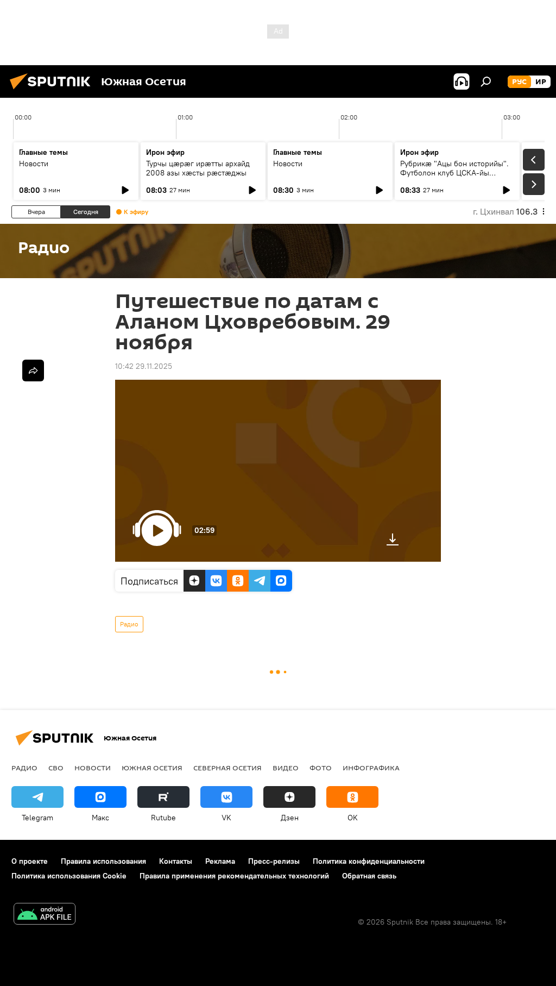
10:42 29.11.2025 (143, 366)
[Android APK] (44, 915)
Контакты (175, 861)
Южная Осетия (152, 768)
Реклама (220, 861)
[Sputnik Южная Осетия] (53, 91)
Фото (320, 768)
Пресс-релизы (274, 861)
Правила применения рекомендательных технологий (234, 876)
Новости (33, 163)
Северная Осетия (227, 768)
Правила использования (103, 861)
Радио (129, 624)
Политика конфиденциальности (369, 861)
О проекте (29, 861)
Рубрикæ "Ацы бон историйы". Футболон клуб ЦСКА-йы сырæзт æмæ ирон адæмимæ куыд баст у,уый (454, 177)
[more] (33, 370)
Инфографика (371, 768)
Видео (286, 768)
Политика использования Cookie (69, 876)
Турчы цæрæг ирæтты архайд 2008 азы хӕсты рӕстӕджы (198, 168)
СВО (56, 768)
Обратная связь (369, 876)
